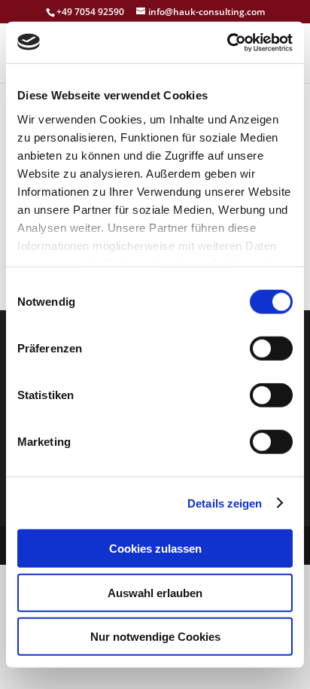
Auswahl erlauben (155, 592)
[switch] (271, 349)
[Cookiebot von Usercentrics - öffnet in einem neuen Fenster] (227, 42)
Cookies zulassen (155, 548)
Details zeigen (224, 502)
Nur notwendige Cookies (155, 636)
